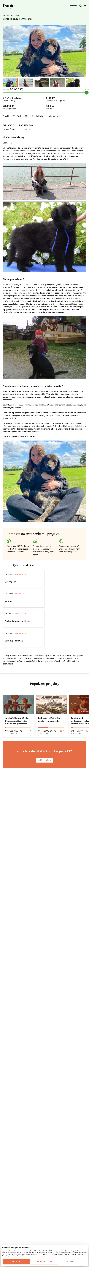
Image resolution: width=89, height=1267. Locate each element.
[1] (10, 82)
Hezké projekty (53, 116)
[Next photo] (83, 51)
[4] (57, 82)
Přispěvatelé (20, 116)
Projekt (6, 116)
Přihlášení (73, 6)
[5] (73, 82)
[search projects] (80, 5)
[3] (41, 82)
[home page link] (8, 6)
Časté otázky (37, 116)
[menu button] (84, 6)
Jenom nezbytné (44, 1261)
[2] (26, 82)
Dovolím (16, 1261)
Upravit (71, 1261)
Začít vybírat (44, 760)
